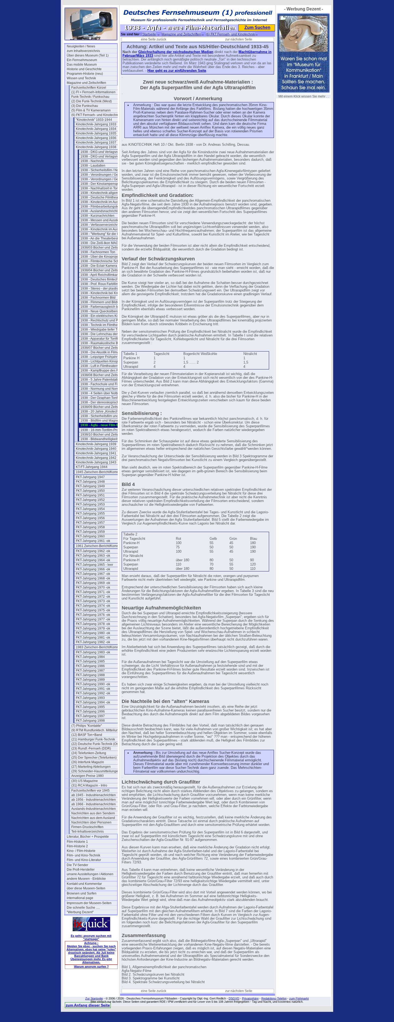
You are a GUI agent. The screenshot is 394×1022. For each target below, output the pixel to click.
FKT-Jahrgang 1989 (90, 680)
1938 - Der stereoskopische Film (104, 402)
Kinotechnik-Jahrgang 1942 (96, 458)
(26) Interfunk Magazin (87, 762)
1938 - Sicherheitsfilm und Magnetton (105, 416)
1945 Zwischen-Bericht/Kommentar (101, 472)
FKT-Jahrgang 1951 (90, 495)
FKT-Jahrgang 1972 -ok (93, 596)
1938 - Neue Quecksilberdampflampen (105, 311)
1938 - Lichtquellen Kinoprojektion (105, 361)
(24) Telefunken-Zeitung (88, 753)
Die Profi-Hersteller (81, 869)
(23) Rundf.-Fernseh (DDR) (91, 748)
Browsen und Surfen (81, 893)
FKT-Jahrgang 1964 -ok (93, 560)
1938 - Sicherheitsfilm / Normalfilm (105, 170)
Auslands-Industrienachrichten (93, 809)
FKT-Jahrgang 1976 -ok (93, 615)
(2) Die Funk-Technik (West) (91, 101)
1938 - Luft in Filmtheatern (99, 366)
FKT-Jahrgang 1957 (90, 523)
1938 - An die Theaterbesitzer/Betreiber (105, 238)
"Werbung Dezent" (80, 912)
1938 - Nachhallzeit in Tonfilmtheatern (105, 188)
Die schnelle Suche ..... (83, 907)
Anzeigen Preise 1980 (87, 776)
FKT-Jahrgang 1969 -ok (93, 583)
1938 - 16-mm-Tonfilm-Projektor (103, 430)
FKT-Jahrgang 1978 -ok (93, 624)
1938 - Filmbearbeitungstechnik (103, 206)
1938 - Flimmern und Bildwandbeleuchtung (105, 302)
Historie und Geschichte (84, 69)
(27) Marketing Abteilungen (91, 767)
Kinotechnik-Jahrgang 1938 (96, 147)
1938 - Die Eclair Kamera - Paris (103, 266)
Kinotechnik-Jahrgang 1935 (96, 133)
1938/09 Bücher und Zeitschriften (104, 407)
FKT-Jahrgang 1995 (90, 707)
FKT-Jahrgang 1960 (90, 536)
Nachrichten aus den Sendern (93, 813)
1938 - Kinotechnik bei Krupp (101, 293)
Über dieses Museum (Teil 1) (88, 55)
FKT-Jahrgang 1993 (90, 698)
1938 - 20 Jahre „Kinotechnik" (102, 411)
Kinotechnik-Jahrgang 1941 (96, 453)
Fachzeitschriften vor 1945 (90, 790)
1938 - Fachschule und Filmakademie (105, 384)
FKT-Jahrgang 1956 (90, 518)
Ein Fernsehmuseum (82, 60)
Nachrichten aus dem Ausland (93, 818)
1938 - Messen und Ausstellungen (105, 220)
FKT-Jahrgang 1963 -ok (93, 555)
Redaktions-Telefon (274, 998)
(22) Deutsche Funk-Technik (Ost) (95, 744)
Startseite (149, 34)
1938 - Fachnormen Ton (97, 252)
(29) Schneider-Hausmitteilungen (95, 771)
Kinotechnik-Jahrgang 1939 (96, 444)
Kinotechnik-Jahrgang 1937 (96, 142)
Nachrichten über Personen (91, 822)
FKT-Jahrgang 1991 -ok (93, 689)
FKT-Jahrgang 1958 (90, 527)
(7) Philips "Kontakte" (86, 726)
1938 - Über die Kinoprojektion (102, 257)
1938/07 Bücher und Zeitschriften (104, 348)
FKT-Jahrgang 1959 (90, 532)
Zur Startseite (94, 998)
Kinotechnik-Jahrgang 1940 (96, 449)
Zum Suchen (257, 27)
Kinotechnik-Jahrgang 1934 (96, 129)
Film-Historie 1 (77, 842)
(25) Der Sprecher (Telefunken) (94, 757)
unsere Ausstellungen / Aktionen (90, 874)
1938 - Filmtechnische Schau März (105, 261)
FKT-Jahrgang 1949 (90, 486)
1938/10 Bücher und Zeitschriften (104, 434)
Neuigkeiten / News (81, 46)
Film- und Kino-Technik (83, 855)
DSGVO (234, 998)
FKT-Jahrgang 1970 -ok (93, 587)
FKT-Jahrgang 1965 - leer (94, 565)
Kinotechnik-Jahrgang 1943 (96, 462)
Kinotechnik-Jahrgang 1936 (96, 138)
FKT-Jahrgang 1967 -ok (93, 574)
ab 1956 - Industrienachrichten (93, 800)
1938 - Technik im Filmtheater (101, 325)
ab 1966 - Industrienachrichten (93, 804)
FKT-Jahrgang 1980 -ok (93, 633)
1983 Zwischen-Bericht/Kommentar (101, 647)
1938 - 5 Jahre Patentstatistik (101, 379)
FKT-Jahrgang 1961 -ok (93, 541)
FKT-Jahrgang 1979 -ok (93, 628)
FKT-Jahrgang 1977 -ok (93, 619)
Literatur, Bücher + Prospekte (88, 836)
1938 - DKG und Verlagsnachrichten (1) (105, 152)
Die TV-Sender (77, 865)
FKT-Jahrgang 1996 (90, 711)
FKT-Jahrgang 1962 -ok (93, 551)
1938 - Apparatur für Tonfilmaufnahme (105, 338)
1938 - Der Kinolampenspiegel (102, 184)
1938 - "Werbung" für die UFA (101, 234)
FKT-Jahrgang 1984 (90, 657)
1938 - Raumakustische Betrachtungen (105, 343)
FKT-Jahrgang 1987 (90, 670)
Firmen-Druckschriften (87, 827)
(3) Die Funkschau (84, 106)
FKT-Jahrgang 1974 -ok (93, 606)
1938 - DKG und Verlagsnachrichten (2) (105, 156)
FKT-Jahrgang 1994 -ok (93, 702)
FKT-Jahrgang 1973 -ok (93, 601)
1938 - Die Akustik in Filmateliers (104, 352)
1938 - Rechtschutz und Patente (103, 320)
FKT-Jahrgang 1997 (90, 716)
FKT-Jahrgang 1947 (90, 477)
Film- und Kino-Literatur (84, 860)
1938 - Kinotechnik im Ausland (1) (104, 202)
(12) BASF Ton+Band (86, 735)
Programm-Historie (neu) (85, 74)
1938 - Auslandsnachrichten (100, 211)
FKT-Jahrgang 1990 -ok (93, 684)
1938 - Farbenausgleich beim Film (105, 307)
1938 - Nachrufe (92, 161)
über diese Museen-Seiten (86, 888)
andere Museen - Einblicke (86, 879)
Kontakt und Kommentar (84, 884)
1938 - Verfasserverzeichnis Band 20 (105, 225)
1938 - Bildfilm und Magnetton (102, 420)
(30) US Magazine (84, 781)
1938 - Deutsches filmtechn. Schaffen (105, 279)
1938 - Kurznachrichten (97, 216)
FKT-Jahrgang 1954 (90, 509)
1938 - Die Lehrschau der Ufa (102, 334)
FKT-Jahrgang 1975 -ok (93, 610)
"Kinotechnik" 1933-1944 (94, 120)
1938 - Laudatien (92, 165)
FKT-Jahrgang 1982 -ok (93, 642)
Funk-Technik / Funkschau (90, 97)
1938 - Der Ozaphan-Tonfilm (101, 398)
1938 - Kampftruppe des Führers (104, 370)
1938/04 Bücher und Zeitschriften (104, 270)
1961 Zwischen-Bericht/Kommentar (101, 546)
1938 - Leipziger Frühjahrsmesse (104, 357)
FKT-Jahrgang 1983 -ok (93, 652)
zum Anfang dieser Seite (88, 1005)
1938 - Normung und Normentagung (105, 389)
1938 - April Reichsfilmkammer (102, 275)
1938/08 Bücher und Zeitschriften (104, 375)
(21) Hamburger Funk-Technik (93, 739)
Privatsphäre (250, 998)
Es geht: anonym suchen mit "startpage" (91, 937)
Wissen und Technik (81, 78)
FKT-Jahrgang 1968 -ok (93, 578)
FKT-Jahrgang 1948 (90, 482)
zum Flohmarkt (299, 998)
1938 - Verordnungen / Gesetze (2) (105, 179)
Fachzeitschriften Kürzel (88, 87)
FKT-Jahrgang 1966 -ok (93, 569)
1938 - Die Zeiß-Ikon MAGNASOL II (105, 243)
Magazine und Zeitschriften (86, 83)
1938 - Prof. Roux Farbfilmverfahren (105, 284)
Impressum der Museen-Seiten (89, 903)
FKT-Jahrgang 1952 (90, 500)
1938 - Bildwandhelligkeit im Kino (104, 439)
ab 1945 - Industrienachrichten (93, 795)
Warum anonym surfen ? (91, 966)
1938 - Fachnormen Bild (98, 298)
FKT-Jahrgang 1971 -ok (93, 592)
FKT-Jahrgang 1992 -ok (93, 693)
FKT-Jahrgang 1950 (90, 491)
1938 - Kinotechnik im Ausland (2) (104, 229)
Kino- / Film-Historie (81, 851)
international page (80, 898)
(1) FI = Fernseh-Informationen (93, 92)
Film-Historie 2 (77, 846)
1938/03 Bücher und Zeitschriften (104, 247)
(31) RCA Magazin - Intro (89, 785)
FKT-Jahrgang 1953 (90, 504)
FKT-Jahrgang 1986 (90, 666)
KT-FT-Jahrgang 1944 (91, 467)
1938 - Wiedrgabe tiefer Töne (101, 329)
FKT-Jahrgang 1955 (90, 513)
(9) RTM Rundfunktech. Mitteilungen (96, 730)
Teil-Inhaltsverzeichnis (87, 831)
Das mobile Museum (82, 64)
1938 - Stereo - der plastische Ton (104, 288)
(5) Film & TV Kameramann (91, 110)
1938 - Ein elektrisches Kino (100, 316)
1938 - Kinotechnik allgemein (101, 193)
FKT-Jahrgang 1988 (90, 675)
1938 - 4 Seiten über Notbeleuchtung (105, 393)
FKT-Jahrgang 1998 (90, 720)
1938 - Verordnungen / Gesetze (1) (105, 175)
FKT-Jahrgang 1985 (90, 661)
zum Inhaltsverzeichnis (83, 51)
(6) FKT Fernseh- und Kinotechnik (95, 115)
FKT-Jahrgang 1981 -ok (93, 637)
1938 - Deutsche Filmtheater (101, 197)
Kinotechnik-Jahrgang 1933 (96, 124)
